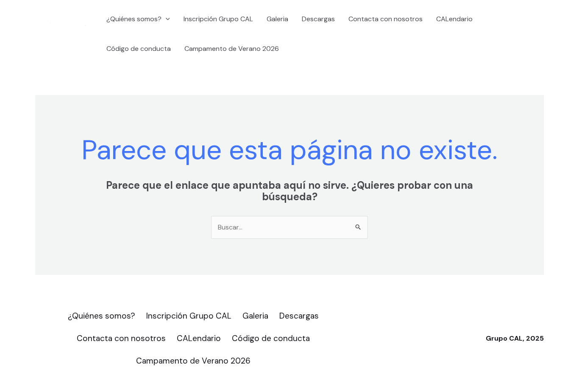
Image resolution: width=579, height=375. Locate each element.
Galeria (277, 18)
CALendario (454, 18)
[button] (165, 19)
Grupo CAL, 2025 (515, 338)
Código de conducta (138, 48)
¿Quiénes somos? (133, 18)
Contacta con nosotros (385, 18)
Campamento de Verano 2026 (231, 48)
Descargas (318, 18)
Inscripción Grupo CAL (218, 18)
